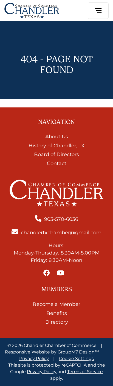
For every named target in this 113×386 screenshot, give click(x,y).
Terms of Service (85, 371)
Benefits (56, 313)
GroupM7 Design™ (78, 352)
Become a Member (56, 304)
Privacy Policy (34, 358)
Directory (56, 322)
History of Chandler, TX (56, 146)
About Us (56, 137)
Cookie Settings (76, 358)
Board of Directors (56, 154)
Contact (56, 163)
